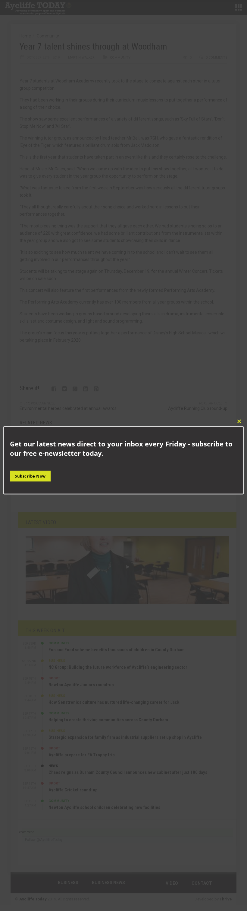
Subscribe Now (30, 476)
